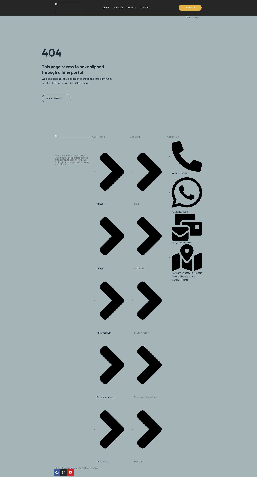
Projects (131, 7)
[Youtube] (70, 472)
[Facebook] (57, 472)
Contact (145, 7)
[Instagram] (63, 472)
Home (106, 7)
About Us (118, 7)
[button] (132, 8)
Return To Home (54, 98)
